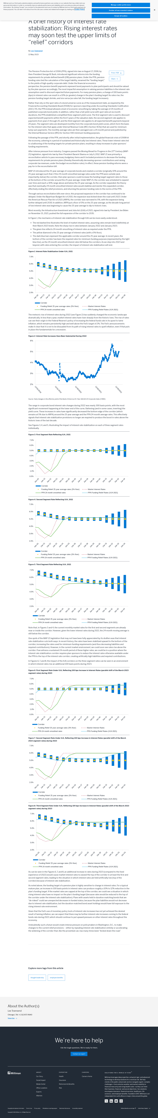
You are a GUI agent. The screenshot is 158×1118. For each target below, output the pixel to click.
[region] (79, 10)
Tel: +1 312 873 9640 (24, 1015)
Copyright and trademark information (16, 1108)
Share (113, 79)
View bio (11, 1018)
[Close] (154, 9)
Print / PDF (115, 73)
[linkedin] (111, 1101)
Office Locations (41, 1088)
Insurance (62, 1080)
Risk (60, 1088)
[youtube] (116, 1101)
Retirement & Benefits (66, 1084)
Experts (38, 1092)
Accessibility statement (77, 1108)
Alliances (39, 1096)
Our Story (39, 1076)
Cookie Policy (79, 9)
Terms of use (29, 1108)
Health (61, 1076)
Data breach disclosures (64, 1108)
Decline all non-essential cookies (121, 10)
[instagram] (121, 1101)
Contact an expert (79, 1054)
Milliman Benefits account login (127, 1108)
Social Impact (40, 1080)
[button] (106, 1101)
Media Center (41, 1084)
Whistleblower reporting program (50, 1108)
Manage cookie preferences (121, 5)
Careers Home (87, 1076)
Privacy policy (37, 1108)
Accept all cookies (120, 16)
